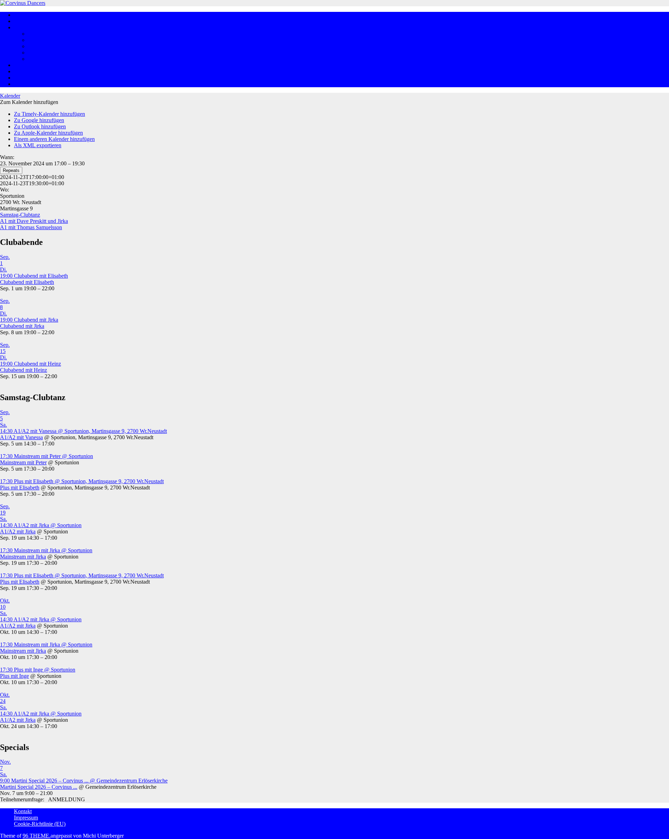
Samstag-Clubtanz (20, 215)
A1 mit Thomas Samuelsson (31, 227)
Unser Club (40, 40)
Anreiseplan (27, 71)
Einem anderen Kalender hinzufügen (54, 139)
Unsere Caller (43, 46)
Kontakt (23, 811)
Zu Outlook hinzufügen (40, 126)
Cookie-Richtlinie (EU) (40, 824)
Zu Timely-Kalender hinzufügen (49, 114)
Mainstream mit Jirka (23, 557)
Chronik (37, 59)
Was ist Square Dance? (39, 21)
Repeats (11, 170)
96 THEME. (37, 836)
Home (21, 15)
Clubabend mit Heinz (23, 370)
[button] (29, 102)
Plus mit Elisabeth (19, 487)
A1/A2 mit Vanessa (21, 437)
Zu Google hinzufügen (39, 120)
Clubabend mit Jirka (22, 326)
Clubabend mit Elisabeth (27, 282)
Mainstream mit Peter (23, 462)
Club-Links (26, 84)
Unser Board (42, 34)
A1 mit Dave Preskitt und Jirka (34, 221)
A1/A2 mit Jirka (18, 531)
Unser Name (42, 52)
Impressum (26, 818)
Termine (23, 78)
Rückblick (25, 65)
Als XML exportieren (37, 145)
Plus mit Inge (14, 676)
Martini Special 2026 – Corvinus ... (38, 787)
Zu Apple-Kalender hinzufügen (48, 133)
